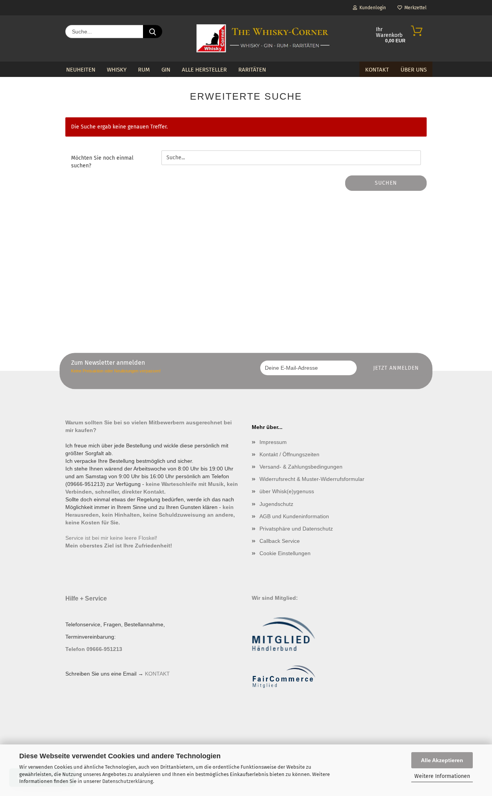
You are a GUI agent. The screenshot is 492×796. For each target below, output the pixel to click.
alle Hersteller (204, 69)
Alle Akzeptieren (442, 760)
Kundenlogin (371, 7)
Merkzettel (414, 7)
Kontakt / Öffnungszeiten (289, 454)
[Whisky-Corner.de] (263, 38)
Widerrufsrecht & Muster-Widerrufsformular (311, 479)
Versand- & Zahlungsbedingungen (300, 467)
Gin (165, 69)
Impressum (273, 442)
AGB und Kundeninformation (294, 516)
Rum (144, 69)
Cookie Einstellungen (285, 553)
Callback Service (279, 541)
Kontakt (377, 69)
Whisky (116, 69)
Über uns (414, 69)
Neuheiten (80, 69)
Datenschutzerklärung (127, 781)
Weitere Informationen (442, 776)
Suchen (386, 183)
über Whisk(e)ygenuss (286, 491)
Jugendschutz (276, 504)
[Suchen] (152, 31)
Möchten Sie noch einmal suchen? (102, 162)
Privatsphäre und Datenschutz (296, 529)
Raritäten (252, 69)
